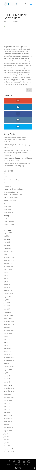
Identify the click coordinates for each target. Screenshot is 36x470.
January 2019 (8, 385)
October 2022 (8, 263)
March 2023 (7, 248)
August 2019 (8, 370)
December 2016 (9, 452)
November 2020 (9, 324)
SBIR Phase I (8, 206)
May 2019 (7, 379)
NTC (5, 203)
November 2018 (9, 391)
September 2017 (9, 428)
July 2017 (6, 434)
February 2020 (8, 351)
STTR (5, 219)
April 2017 (7, 443)
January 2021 (8, 318)
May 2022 (7, 278)
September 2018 (9, 397)
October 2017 (8, 424)
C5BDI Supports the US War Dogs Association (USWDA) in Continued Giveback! (15, 139)
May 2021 (7, 306)
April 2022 (7, 282)
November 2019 (9, 361)
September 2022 (9, 266)
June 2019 (7, 376)
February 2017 (8, 449)
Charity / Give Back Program (13, 180)
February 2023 (8, 251)
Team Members (9, 222)
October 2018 (8, 394)
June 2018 (7, 403)
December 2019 (9, 358)
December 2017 (9, 418)
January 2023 (8, 254)
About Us (7, 174)
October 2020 (8, 327)
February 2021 (8, 315)
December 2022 (9, 257)
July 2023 (6, 236)
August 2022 (8, 269)
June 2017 (7, 437)
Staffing (6, 216)
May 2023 (7, 242)
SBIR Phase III (8, 213)
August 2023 (8, 233)
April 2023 (7, 245)
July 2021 (6, 300)
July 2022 (6, 272)
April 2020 (7, 345)
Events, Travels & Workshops (13, 189)
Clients (6, 183)
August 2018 (8, 400)
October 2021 (8, 291)
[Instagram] (29, 461)
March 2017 (7, 446)
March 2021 (7, 312)
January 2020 (8, 355)
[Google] (19, 461)
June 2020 (7, 339)
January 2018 (8, 415)
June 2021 (7, 303)
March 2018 (7, 412)
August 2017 (8, 431)
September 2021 (9, 294)
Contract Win (8, 186)
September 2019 (9, 367)
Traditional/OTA (9, 225)
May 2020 (7, 342)
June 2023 (7, 239)
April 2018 (7, 409)
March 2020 (7, 348)
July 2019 (6, 373)
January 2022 (8, 288)
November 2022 (9, 260)
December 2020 (9, 321)
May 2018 (7, 406)
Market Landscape (10, 200)
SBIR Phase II (8, 210)
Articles (15, 21)
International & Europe (11, 197)
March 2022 (7, 285)
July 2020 (6, 336)
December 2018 (9, 388)
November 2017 (9, 421)
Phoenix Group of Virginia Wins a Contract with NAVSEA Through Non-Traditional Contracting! (17, 152)
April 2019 (7, 382)
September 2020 (9, 330)
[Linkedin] (24, 461)
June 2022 (7, 275)
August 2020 (8, 333)
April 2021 (7, 309)
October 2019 (8, 364)
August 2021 (8, 297)
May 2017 (7, 440)
